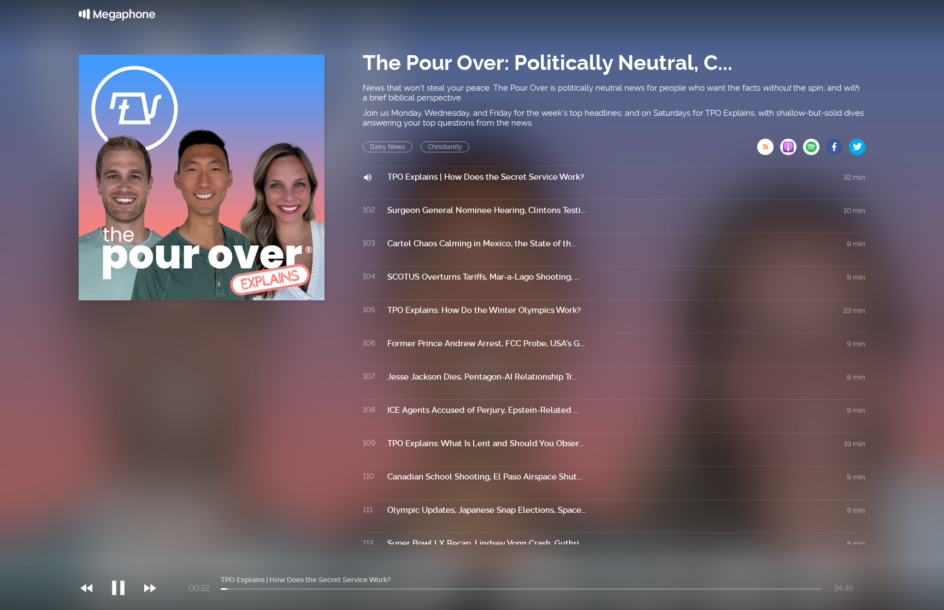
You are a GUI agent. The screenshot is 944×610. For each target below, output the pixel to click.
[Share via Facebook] (837, 144)
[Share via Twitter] (857, 144)
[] (123, 566)
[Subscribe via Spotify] (814, 144)
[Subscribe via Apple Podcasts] (791, 144)
